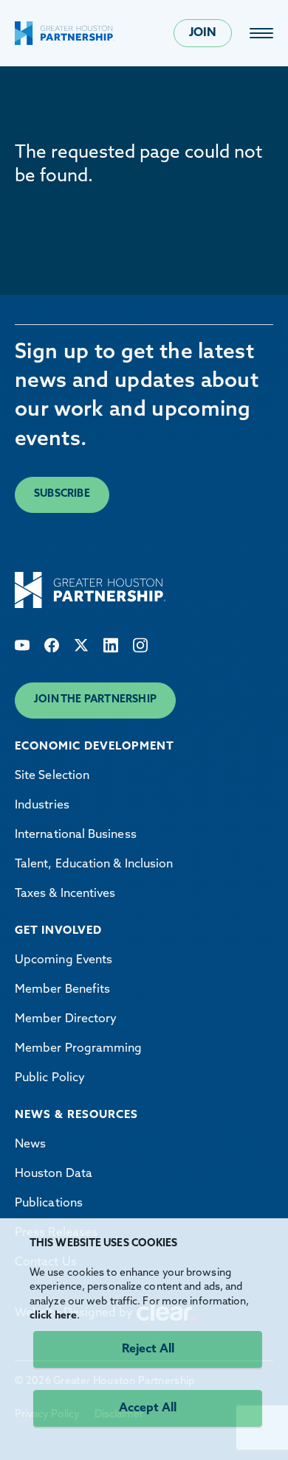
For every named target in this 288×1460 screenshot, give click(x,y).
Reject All (148, 1349)
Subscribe (62, 494)
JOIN (202, 33)
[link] (261, 33)
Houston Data (53, 1174)
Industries (42, 805)
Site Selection (52, 776)
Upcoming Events (63, 960)
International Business (76, 835)
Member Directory (66, 1019)
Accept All (147, 1408)
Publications (49, 1203)
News (30, 1144)
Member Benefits (62, 990)
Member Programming (78, 1049)
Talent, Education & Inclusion (94, 864)
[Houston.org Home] (64, 33)
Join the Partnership (95, 699)
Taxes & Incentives (65, 894)
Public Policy (50, 1078)
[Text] (22, 645)
